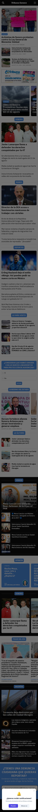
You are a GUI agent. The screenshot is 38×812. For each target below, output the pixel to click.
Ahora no (24, 806)
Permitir (13, 806)
